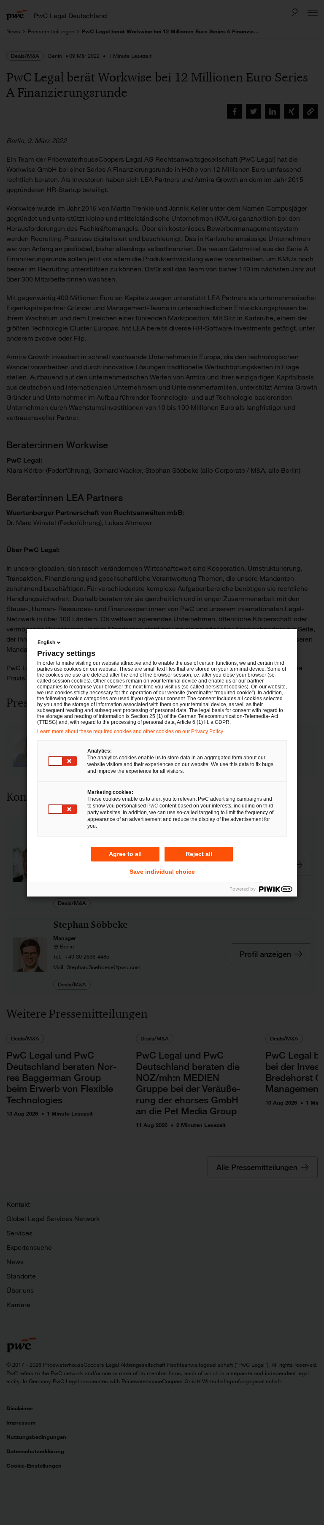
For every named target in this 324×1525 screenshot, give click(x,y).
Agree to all (125, 854)
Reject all (199, 854)
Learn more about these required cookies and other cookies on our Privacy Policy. (130, 731)
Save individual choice (162, 871)
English (46, 642)
